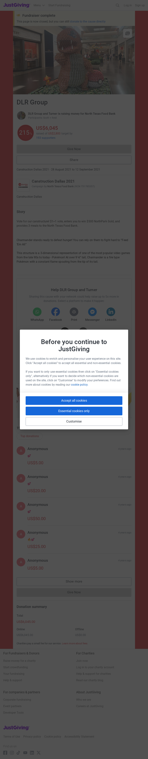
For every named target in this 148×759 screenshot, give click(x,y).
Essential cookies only (74, 411)
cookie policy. (79, 384)
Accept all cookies (74, 400)
